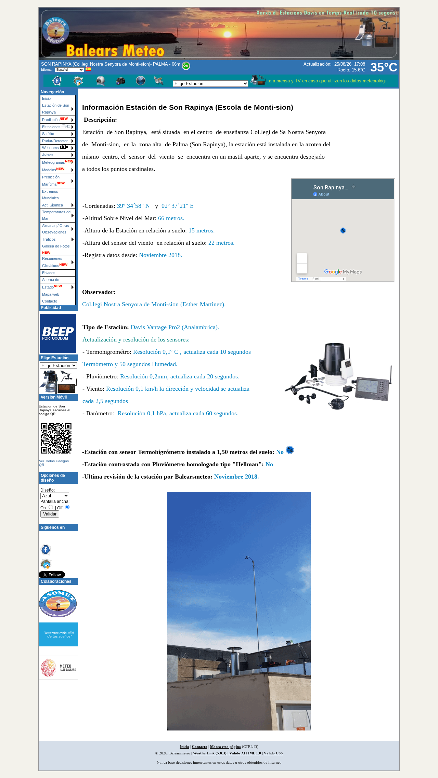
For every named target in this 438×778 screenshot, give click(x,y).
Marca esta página (225, 747)
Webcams (51, 148)
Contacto (49, 301)
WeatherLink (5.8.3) (210, 753)
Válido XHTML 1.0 (245, 753)
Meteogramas (53, 162)
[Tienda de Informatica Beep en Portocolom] (55, 333)
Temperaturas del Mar (56, 215)
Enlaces (48, 273)
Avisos (47, 155)
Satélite (48, 134)
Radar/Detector (55, 141)
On (43, 508)
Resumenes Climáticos (52, 262)
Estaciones (51, 127)
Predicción (51, 120)
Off (59, 508)
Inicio (46, 98)
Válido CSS (273, 753)
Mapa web (50, 294)
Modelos (49, 170)
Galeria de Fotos (56, 246)
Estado (48, 287)
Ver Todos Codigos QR (54, 463)
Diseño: (47, 490)
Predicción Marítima (51, 180)
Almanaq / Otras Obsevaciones (55, 229)
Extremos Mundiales (50, 194)
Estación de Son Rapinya (55, 108)
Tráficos (49, 239)
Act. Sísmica (52, 205)
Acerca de (50, 280)
